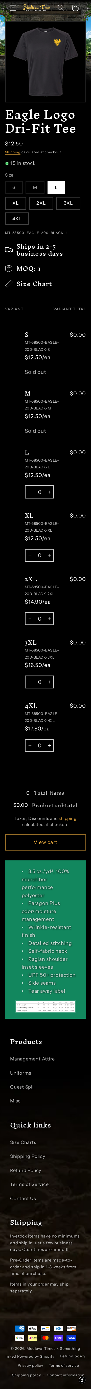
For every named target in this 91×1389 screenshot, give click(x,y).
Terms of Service (29, 1184)
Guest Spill (22, 1087)
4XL (17, 219)
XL (15, 203)
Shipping (12, 152)
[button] (13, 8)
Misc (15, 1101)
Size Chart (34, 283)
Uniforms (20, 1073)
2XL (41, 203)
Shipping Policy (28, 1156)
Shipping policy (26, 1375)
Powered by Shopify (35, 1356)
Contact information (66, 1375)
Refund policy (72, 1356)
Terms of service (64, 1365)
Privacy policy (30, 1365)
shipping (67, 818)
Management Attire (32, 1059)
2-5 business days (39, 250)
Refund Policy (25, 1170)
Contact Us (23, 1198)
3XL (68, 203)
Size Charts (23, 1142)
